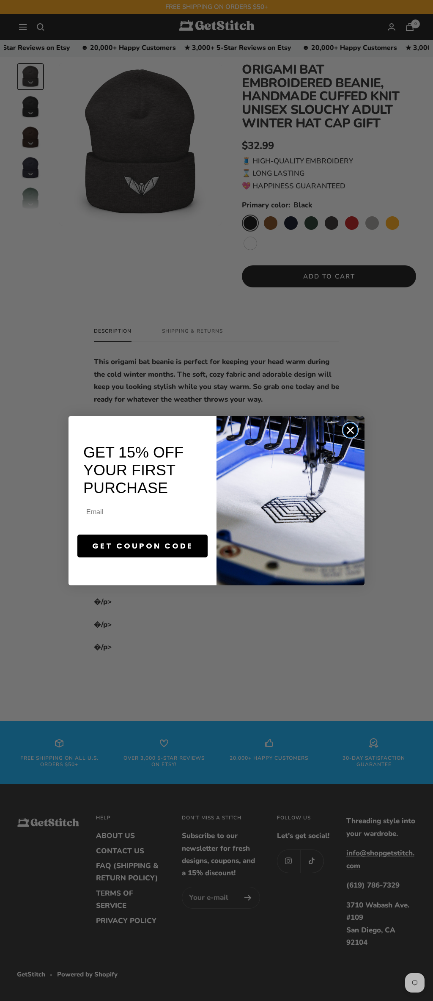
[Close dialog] (350, 430)
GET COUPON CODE (142, 545)
